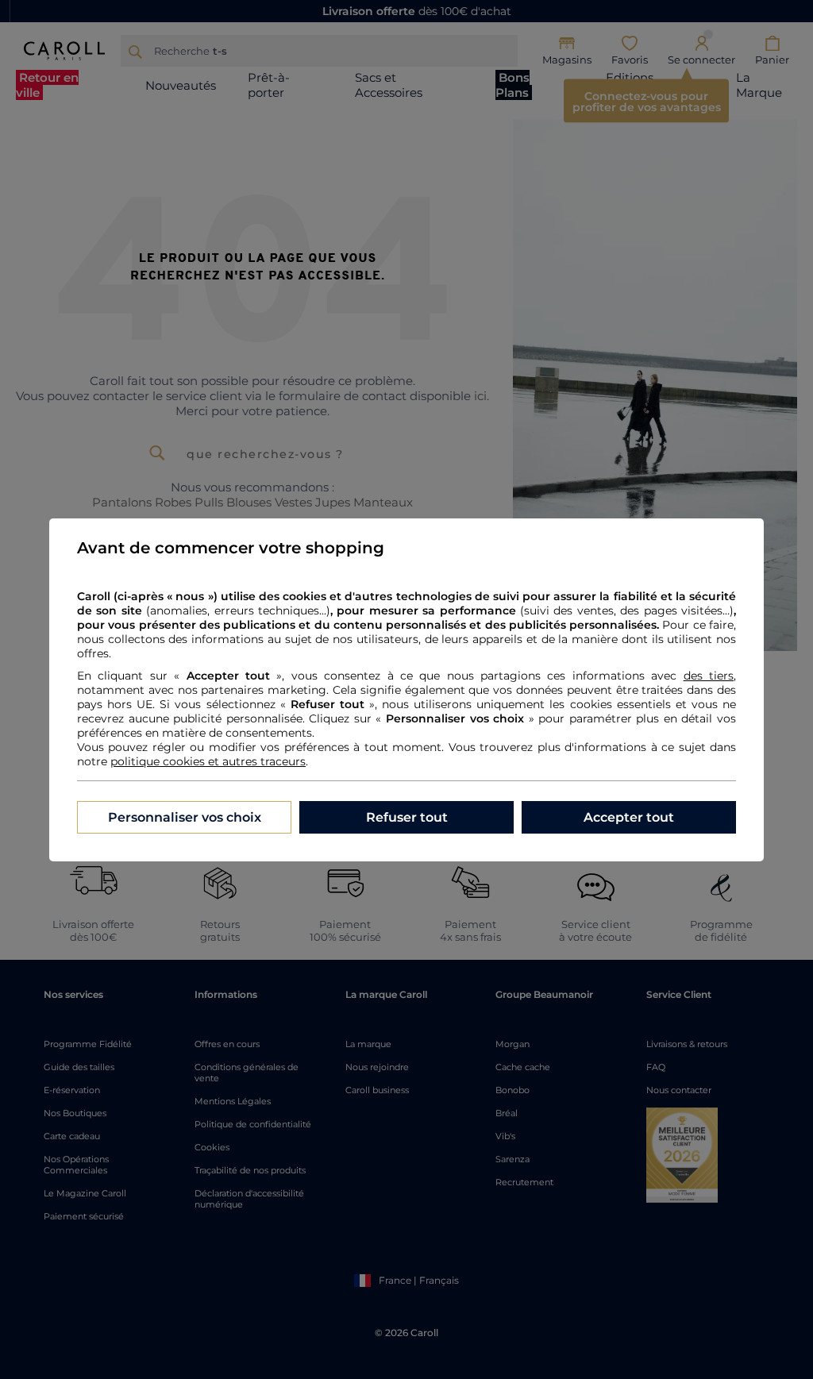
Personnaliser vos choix (184, 817)
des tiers (709, 675)
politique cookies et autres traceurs (208, 761)
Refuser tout (407, 817)
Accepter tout (629, 817)
